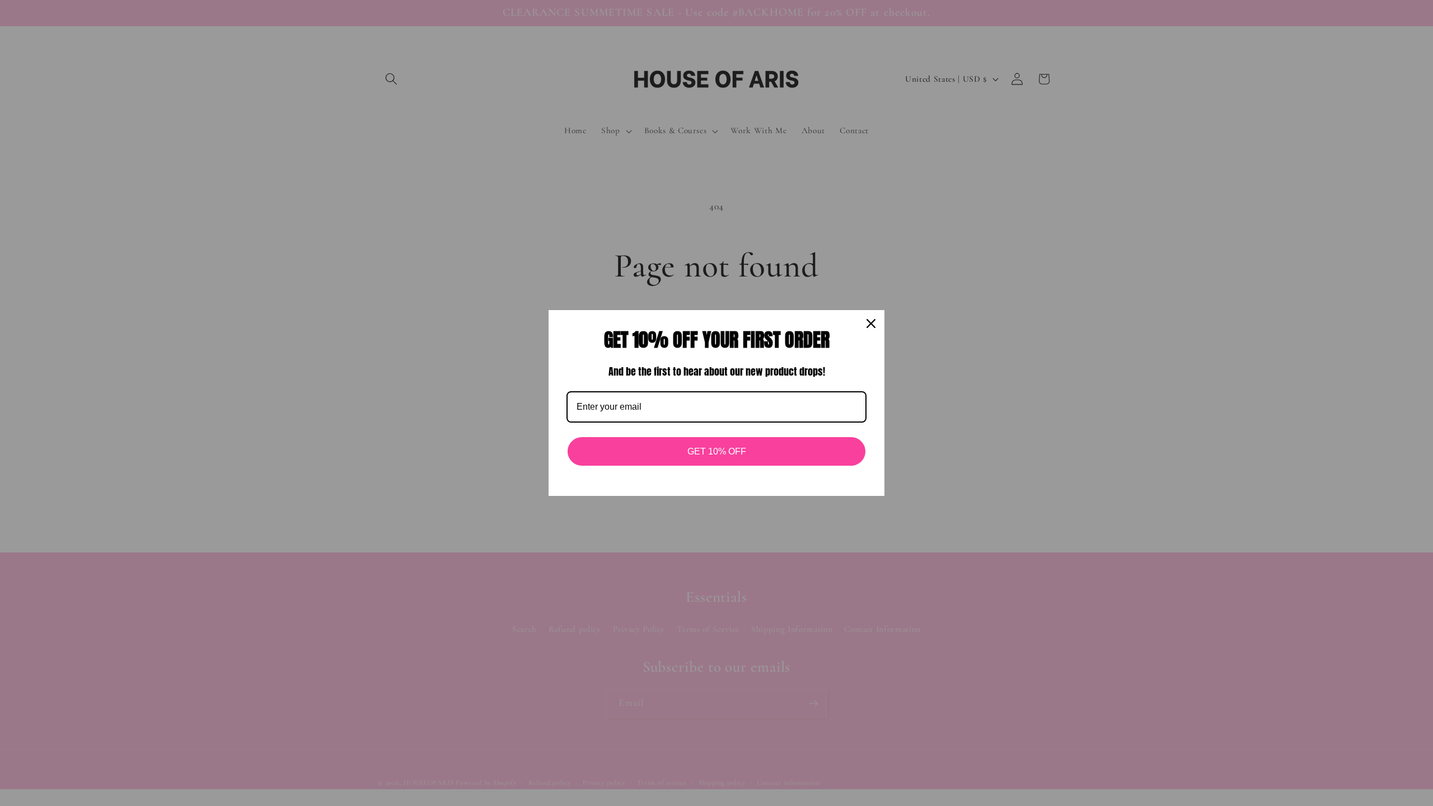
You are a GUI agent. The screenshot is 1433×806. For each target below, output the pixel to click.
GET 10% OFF (716, 451)
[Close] (871, 323)
